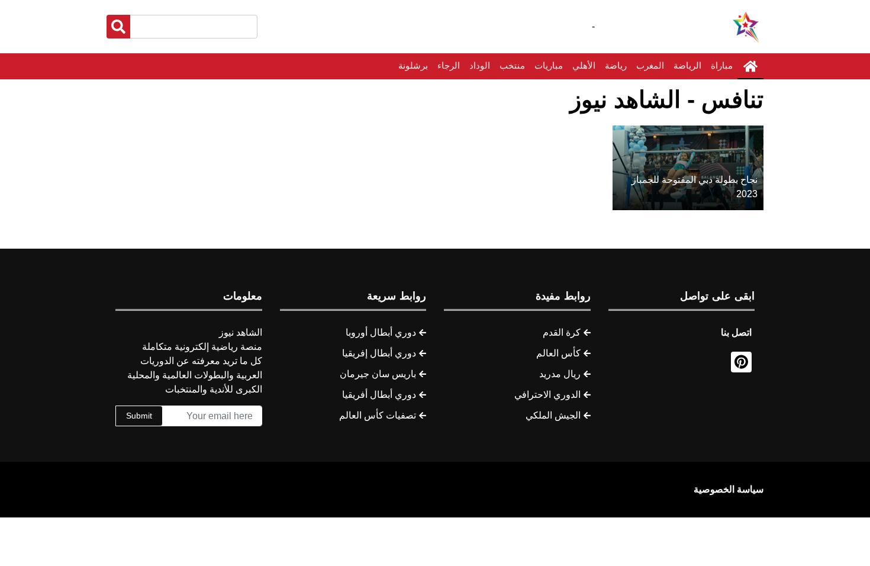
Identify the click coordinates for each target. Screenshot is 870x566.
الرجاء (448, 65)
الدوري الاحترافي (547, 395)
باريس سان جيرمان (378, 374)
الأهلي (583, 65)
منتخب (512, 65)
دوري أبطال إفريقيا (379, 353)
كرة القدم (562, 332)
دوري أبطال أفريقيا (379, 395)
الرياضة (687, 65)
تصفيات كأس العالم (377, 415)
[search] (118, 26)
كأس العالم (558, 353)
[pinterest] (741, 362)
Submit (139, 415)
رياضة (616, 65)
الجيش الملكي (553, 415)
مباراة (722, 65)
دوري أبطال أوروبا (381, 332)
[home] (750, 66)
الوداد (479, 65)
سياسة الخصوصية (728, 489)
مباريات (548, 65)
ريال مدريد (560, 374)
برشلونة (413, 65)
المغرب (650, 65)
